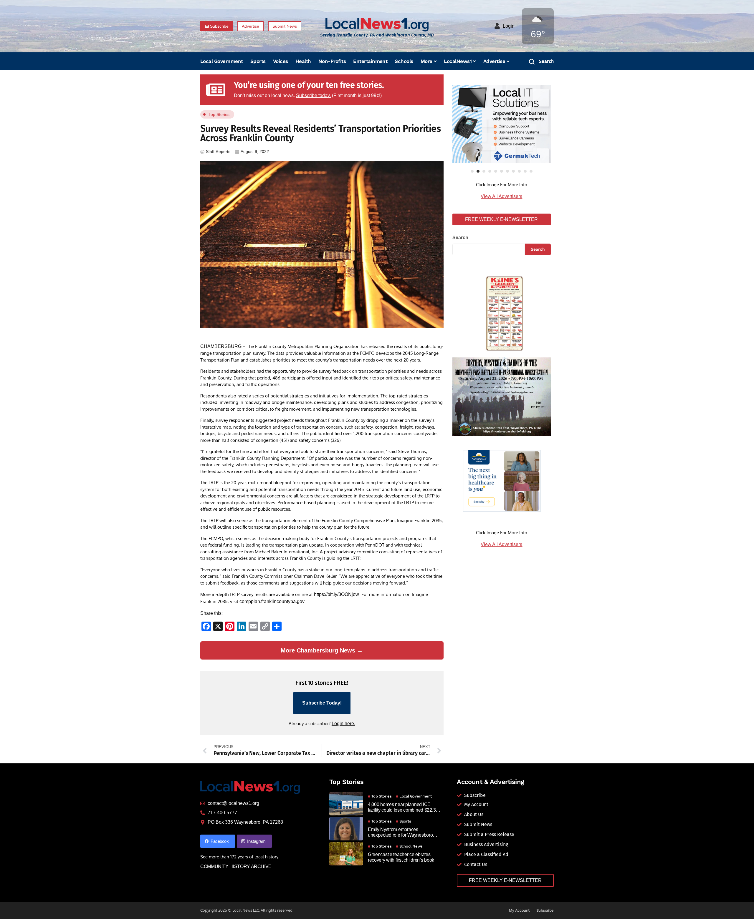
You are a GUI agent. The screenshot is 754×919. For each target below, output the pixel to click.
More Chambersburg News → (322, 650)
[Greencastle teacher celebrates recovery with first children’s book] (346, 853)
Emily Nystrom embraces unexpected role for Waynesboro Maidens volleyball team (400, 832)
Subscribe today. (313, 95)
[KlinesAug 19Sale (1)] (501, 311)
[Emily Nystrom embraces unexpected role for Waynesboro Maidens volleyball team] (346, 828)
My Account (519, 910)
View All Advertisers (501, 196)
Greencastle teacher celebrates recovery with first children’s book (401, 857)
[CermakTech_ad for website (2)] (501, 124)
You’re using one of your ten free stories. (309, 85)
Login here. (343, 723)
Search (460, 237)
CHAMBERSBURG (221, 346)
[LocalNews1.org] (377, 24)
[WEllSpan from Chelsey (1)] (501, 481)
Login (509, 26)
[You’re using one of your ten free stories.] (215, 89)
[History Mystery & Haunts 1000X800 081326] (501, 396)
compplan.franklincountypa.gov (272, 601)
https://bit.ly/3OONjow (336, 594)
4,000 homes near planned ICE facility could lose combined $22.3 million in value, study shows (402, 807)
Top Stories (219, 114)
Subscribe (545, 910)
